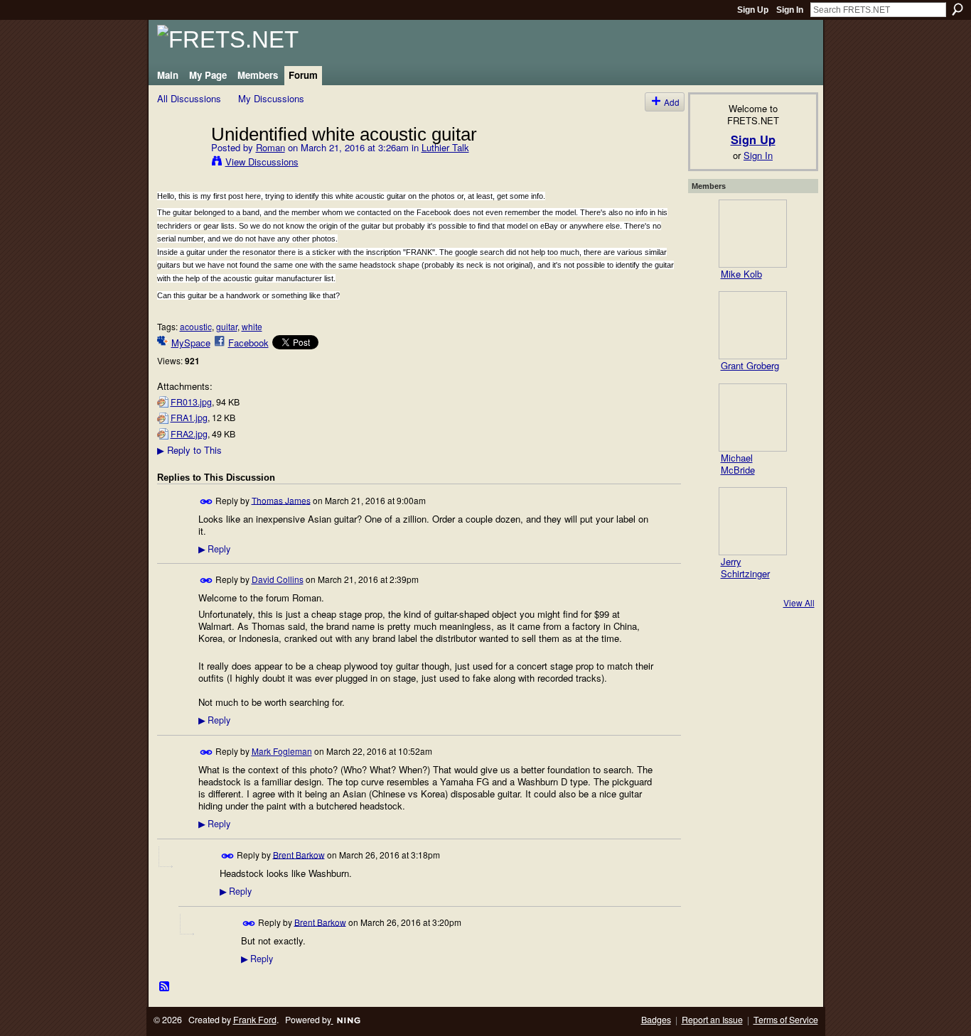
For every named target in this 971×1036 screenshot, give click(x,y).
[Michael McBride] (753, 417)
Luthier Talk (445, 147)
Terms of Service (785, 1019)
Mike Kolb (741, 273)
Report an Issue (712, 1019)
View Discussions (262, 161)
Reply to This (189, 450)
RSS (165, 987)
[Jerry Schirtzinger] (753, 521)
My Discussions (271, 98)
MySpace (190, 342)
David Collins (278, 579)
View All (799, 602)
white (252, 326)
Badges (656, 1019)
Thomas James (281, 500)
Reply (214, 548)
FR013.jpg (191, 402)
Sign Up (752, 10)
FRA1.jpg (189, 417)
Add (672, 102)
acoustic (196, 326)
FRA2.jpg (189, 433)
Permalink (206, 501)
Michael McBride (738, 463)
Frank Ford (255, 1019)
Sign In (789, 10)
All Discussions (189, 98)
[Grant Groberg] (753, 325)
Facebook (248, 342)
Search (957, 9)
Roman (270, 147)
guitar (226, 326)
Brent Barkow (299, 854)
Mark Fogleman (282, 751)
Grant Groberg (750, 365)
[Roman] (180, 163)
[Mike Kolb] (753, 234)
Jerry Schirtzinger (745, 567)
